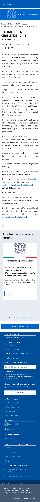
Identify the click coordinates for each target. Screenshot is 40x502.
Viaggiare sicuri (9, 411)
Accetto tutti (30, 498)
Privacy (10, 379)
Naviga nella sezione (20, 326)
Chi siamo (8, 447)
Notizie (10, 24)
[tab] (9, 317)
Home (3, 24)
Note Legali (16, 379)
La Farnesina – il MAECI (13, 402)
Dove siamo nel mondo (12, 415)
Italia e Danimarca (11, 452)
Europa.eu (11, 429)
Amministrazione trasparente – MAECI (18, 476)
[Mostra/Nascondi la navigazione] (4, 14)
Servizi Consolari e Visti (12, 456)
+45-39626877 (13, 349)
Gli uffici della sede (11, 358)
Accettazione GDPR (11, 371)
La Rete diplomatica (11, 407)
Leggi (10, 293)
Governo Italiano (7, 4)
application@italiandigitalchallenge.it (17, 184)
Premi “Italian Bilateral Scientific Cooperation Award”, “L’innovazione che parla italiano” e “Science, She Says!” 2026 (19, 271)
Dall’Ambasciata (22, 24)
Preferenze (15, 498)
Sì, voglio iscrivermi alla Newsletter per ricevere (19, 384)
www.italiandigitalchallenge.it (14, 216)
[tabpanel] (20, 279)
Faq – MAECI (9, 438)
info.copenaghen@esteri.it (20, 353)
